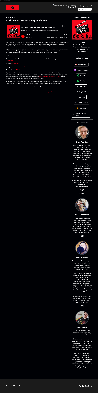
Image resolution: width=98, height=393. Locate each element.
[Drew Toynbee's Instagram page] (83, 190)
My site (83, 193)
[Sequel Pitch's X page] (83, 6)
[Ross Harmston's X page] (81, 236)
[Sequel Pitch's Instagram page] (86, 6)
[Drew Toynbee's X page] (81, 190)
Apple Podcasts (43, 76)
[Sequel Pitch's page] (90, 6)
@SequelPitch (15, 64)
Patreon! (10, 61)
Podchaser (52, 76)
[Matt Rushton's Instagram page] (83, 306)
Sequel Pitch (16, 70)
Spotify (58, 76)
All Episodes (36, 92)
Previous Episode (47, 92)
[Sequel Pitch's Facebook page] (80, 6)
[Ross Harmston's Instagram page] (83, 236)
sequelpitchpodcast (19, 67)
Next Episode (26, 92)
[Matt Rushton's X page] (81, 306)
